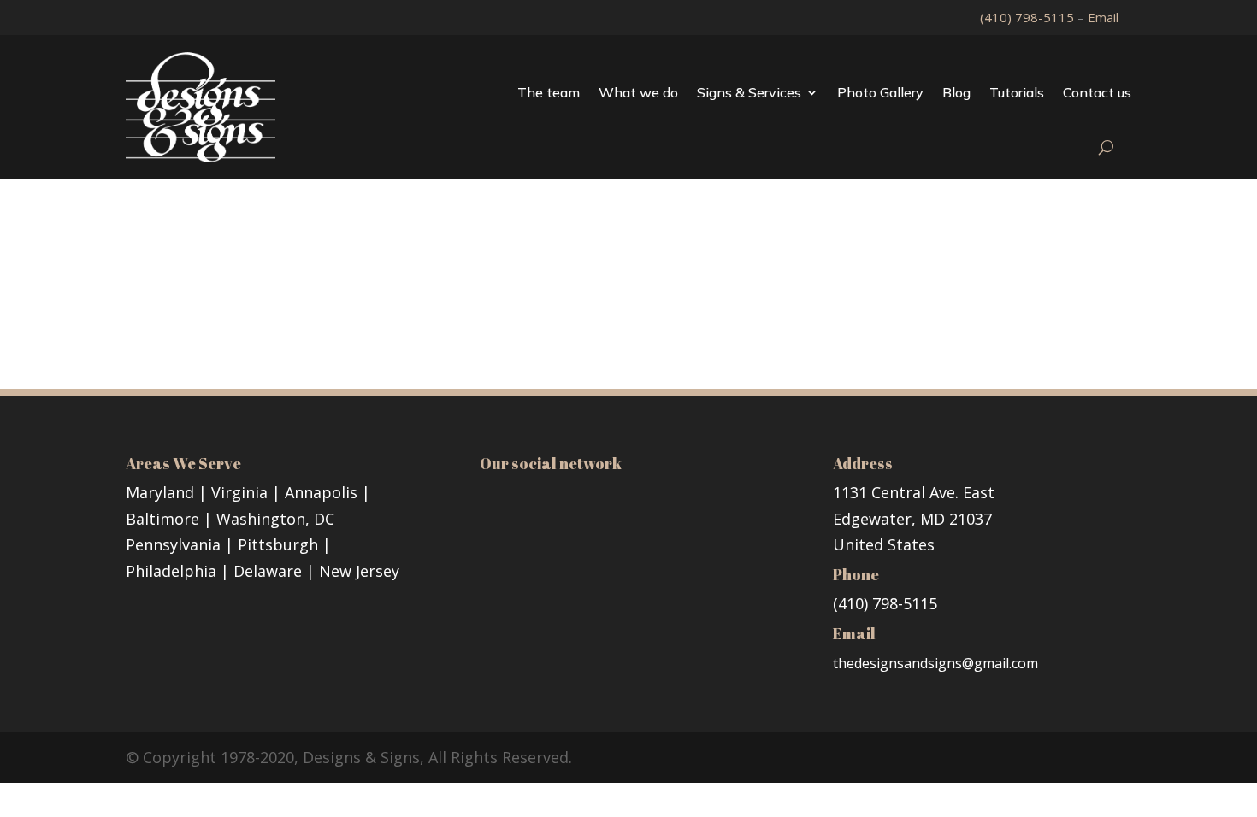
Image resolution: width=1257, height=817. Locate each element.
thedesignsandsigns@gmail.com (935, 663)
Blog (956, 92)
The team (548, 92)
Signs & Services (749, 92)
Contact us (1097, 92)
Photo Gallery (880, 92)
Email (1103, 17)
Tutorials (1016, 92)
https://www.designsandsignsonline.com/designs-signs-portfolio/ (470, 308)
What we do (638, 92)
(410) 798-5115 (1028, 17)
